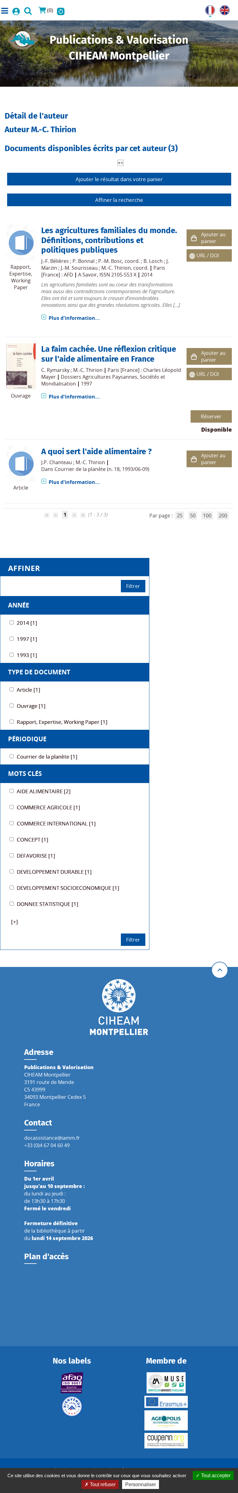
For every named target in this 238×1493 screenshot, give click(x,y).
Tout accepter (215, 1475)
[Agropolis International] (166, 1420)
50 (193, 515)
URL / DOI (207, 255)
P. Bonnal (84, 261)
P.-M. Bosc (110, 261)
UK (223, 9)
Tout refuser (102, 1484)
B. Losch (153, 261)
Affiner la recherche (119, 199)
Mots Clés (25, 773)
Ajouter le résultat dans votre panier (119, 179)
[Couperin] (166, 1440)
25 (180, 515)
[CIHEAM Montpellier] (119, 1006)
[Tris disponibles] (120, 162)
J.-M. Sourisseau (79, 267)
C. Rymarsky (55, 370)
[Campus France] (71, 1406)
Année (18, 605)
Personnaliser (140, 1484)
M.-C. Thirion (116, 267)
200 (223, 515)
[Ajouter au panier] (194, 238)
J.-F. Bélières (55, 261)
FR (208, 9)
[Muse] (166, 1382)
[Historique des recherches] (61, 10)
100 (207, 515)
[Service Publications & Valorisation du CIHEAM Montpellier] (22, 38)
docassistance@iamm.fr (52, 1137)
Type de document (39, 672)
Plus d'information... (74, 318)
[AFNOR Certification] (71, 1382)
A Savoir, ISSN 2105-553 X (107, 274)
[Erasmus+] (166, 1402)
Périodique (27, 739)
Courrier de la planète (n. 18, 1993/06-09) (102, 469)
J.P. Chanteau (56, 462)
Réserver (211, 416)
